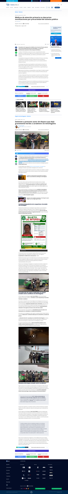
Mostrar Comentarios (32, 450)
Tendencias (29, 7)
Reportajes (8, 481)
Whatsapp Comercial (41, 488)
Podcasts (7, 7)
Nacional (11, 7)
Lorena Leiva (18, 21)
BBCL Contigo (43, 7)
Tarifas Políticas (8, 488)
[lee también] (22, 177)
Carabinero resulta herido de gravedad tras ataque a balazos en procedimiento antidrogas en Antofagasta (37, 176)
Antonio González (21, 125)
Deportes (25, 7)
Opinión (33, 7)
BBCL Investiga (37, 7)
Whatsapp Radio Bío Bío (57, 488)
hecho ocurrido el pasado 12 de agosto (37, 166)
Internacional (16, 7)
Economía (21, 7)
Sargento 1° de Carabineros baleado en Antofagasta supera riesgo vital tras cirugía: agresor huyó (38, 198)
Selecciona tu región (10, 0)
